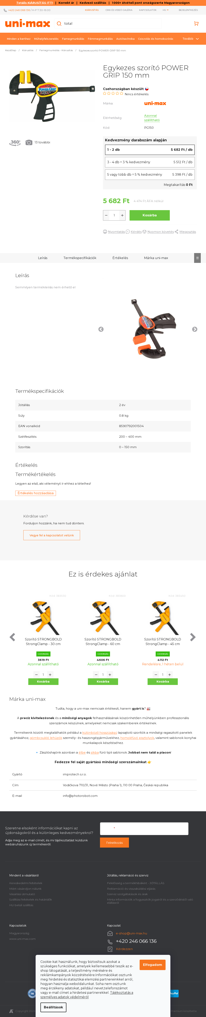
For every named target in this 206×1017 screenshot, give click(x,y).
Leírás (41, 258)
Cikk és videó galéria (117, 10)
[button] (42, 681)
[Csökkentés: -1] (105, 215)
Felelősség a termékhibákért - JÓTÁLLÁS (134, 883)
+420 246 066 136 (18, 10)
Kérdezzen (123, 949)
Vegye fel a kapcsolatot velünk (50, 535)
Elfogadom (151, 965)
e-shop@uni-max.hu (130, 933)
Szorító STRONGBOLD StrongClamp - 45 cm (101, 641)
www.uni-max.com (21, 939)
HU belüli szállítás (20, 905)
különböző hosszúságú (98, 732)
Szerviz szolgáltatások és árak (126, 894)
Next (192, 328)
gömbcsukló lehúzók (44, 738)
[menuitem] (17, 39)
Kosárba (148, 215)
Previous (99, 328)
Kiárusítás (90, 10)
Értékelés (118, 258)
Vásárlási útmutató (21, 894)
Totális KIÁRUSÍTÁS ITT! (33, 3)
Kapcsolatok (146, 10)
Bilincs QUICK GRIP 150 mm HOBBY (161, 641)
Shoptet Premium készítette (176, 1011)
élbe (80, 752)
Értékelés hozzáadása (34, 493)
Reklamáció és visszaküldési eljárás (130, 888)
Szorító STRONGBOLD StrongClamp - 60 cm (41, 641)
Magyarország (18, 933)
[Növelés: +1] (121, 215)
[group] (42, 642)
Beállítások (52, 1007)
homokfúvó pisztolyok (136, 738)
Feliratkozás (113, 843)
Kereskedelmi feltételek (24, 883)
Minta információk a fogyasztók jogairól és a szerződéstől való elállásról (149, 901)
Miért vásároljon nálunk (24, 888)
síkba (93, 752)
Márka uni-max (154, 258)
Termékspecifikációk (78, 258)
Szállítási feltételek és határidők (29, 899)
